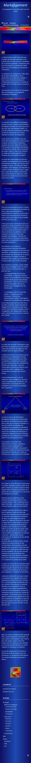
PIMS (5, 743)
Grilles (5, 739)
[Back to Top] (28, 760)
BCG (5, 746)
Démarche (8, 718)
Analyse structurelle (10, 709)
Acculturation (9, 711)
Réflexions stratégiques (10, 704)
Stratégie (6, 702)
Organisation (7, 716)
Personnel (8, 723)
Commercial (8, 730)
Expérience (7, 741)
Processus (8, 721)
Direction (7, 726)
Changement (9, 714)
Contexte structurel (10, 706)
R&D (4, 736)
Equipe (7, 728)
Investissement (8, 733)
